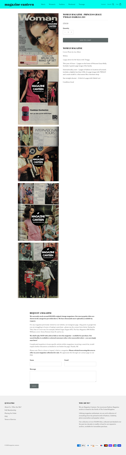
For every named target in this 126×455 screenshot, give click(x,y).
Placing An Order (10, 413)
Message (33, 369)
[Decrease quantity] (64, 32)
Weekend (71, 4)
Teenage (82, 4)
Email (66, 360)
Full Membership (10, 410)
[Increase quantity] (72, 32)
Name (32, 360)
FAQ (6, 416)
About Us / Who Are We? (13, 407)
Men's (43, 4)
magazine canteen (14, 445)
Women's (52, 4)
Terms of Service (10, 419)
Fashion (62, 4)
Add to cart (85, 40)
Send (34, 386)
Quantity (66, 28)
